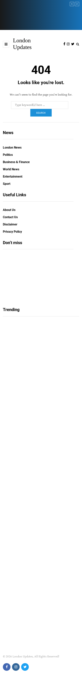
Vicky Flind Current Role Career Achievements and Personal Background (32, 409)
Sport (6, 184)
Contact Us (10, 217)
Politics (8, 155)
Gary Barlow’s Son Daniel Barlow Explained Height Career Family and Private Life (36, 492)
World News (11, 169)
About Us (9, 210)
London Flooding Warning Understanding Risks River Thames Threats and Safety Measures (33, 17)
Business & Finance (16, 162)
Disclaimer (10, 224)
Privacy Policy (12, 231)
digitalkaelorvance (17, 421)
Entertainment (12, 176)
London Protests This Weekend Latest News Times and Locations (37, 284)
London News (12, 147)
